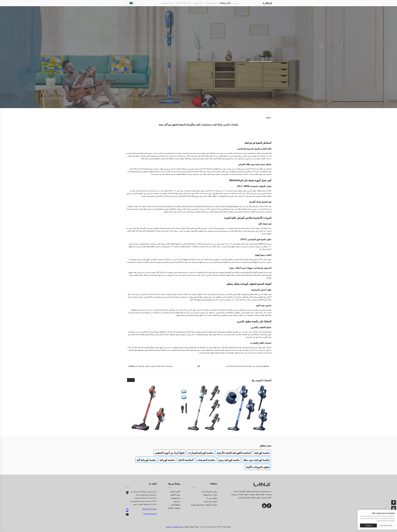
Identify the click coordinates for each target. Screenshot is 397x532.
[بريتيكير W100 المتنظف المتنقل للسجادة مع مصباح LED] (149, 408)
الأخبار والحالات (225, 3)
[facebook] (269, 505)
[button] (133, 380)
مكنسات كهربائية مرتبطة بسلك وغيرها (204, 505)
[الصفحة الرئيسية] (267, 3)
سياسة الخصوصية (178, 527)
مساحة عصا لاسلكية (210, 495)
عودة (268, 118)
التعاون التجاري (211, 3)
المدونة (168, 527)
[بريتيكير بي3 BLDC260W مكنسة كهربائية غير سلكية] (247, 408)
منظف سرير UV (211, 498)
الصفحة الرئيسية (167, 3)
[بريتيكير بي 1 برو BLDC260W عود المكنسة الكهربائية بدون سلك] (198, 408)
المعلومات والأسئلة (173, 508)
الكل (198, 366)
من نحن (236, 3)
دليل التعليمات (175, 498)
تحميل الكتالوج (175, 495)
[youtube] (264, 505)
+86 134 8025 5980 (149, 509)
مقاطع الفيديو (175, 505)
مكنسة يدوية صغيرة (210, 501)
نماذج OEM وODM (183, 3)
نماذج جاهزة (198, 3)
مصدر (210, 193)
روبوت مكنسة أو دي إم (209, 492)
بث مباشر (177, 501)
